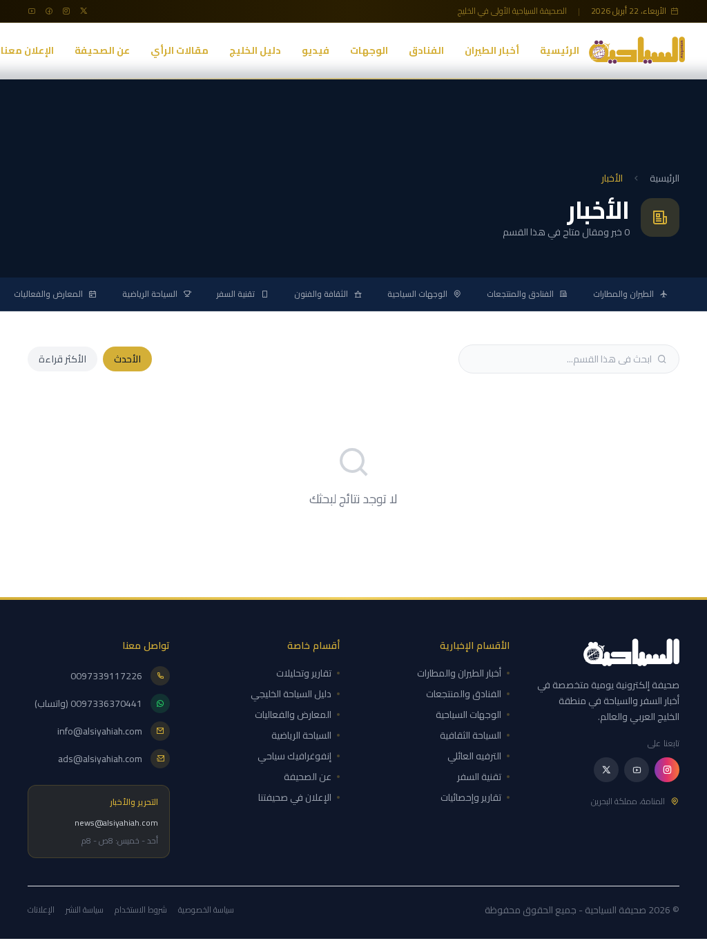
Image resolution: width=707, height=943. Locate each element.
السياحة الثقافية (470, 735)
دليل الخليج (255, 50)
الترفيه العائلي (474, 756)
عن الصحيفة (102, 50)
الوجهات (369, 50)
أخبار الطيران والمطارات (459, 673)
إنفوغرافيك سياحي (294, 756)
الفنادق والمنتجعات (520, 294)
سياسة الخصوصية (206, 909)
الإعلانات (41, 909)
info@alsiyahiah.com (99, 731)
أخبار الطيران (492, 50)
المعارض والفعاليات (48, 294)
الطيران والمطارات (623, 294)
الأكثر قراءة (62, 359)
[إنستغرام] (667, 769)
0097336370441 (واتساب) (88, 703)
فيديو (315, 50)
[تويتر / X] (606, 769)
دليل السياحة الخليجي (291, 694)
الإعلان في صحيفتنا (294, 797)
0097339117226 (106, 676)
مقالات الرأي (180, 50)
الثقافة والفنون (321, 294)
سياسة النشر (85, 909)
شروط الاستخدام (141, 909)
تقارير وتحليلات (303, 673)
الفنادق (426, 50)
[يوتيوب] (636, 769)
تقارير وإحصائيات (470, 797)
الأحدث (127, 359)
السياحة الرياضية (149, 294)
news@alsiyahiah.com (116, 822)
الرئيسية (559, 50)
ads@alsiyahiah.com (100, 759)
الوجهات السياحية (417, 294)
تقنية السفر (236, 294)
